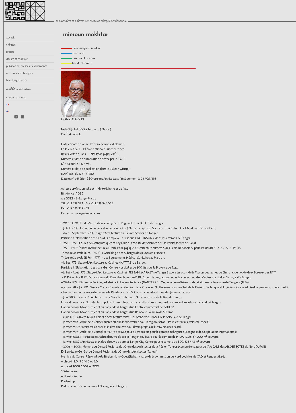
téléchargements (16, 80)
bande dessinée (82, 63)
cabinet (10, 44)
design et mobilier (17, 59)
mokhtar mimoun (18, 88)
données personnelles (86, 48)
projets (10, 51)
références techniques (19, 73)
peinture (78, 53)
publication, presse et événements (26, 66)
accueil (10, 37)
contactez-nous (15, 97)
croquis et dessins (84, 58)
